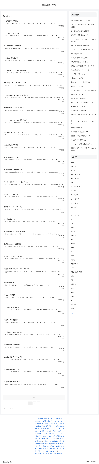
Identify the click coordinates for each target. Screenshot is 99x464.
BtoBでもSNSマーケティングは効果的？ (83, 90)
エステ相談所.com (76, 54)
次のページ (34, 397)
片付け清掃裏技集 (76, 128)
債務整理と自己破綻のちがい (80, 35)
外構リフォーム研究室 (78, 78)
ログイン (73, 313)
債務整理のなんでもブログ (79, 94)
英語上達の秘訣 (56, 431)
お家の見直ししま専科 (57, 423)
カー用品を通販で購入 (78, 74)
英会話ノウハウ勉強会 (55, 453)
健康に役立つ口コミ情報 (49, 438)
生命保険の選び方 (46, 421)
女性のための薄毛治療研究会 (52, 441)
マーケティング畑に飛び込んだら (81, 144)
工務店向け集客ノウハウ (45, 418)
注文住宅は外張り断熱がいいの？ (81, 136)
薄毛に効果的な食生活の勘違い (80, 45)
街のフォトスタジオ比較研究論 (80, 82)
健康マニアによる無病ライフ (45, 426)
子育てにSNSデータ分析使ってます (82, 102)
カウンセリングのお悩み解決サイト (50, 448)
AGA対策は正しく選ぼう (78, 106)
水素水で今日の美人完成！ (79, 98)
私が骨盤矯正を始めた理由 (79, 58)
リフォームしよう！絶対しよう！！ (82, 49)
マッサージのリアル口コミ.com (50, 428)
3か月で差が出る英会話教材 (79, 132)
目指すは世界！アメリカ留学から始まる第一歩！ (83, 149)
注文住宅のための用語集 (46, 446)
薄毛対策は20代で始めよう (79, 140)
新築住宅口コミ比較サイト (79, 110)
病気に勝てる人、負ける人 (79, 62)
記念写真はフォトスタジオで (80, 70)
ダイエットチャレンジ (51, 433)
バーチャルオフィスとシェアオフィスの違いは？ (83, 40)
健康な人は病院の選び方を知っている (83, 66)
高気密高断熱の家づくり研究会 (80, 20)
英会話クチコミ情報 (77, 86)
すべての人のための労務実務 (80, 31)
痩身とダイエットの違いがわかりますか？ (83, 122)
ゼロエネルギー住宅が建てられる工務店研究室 (83, 26)
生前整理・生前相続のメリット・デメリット (83, 116)
